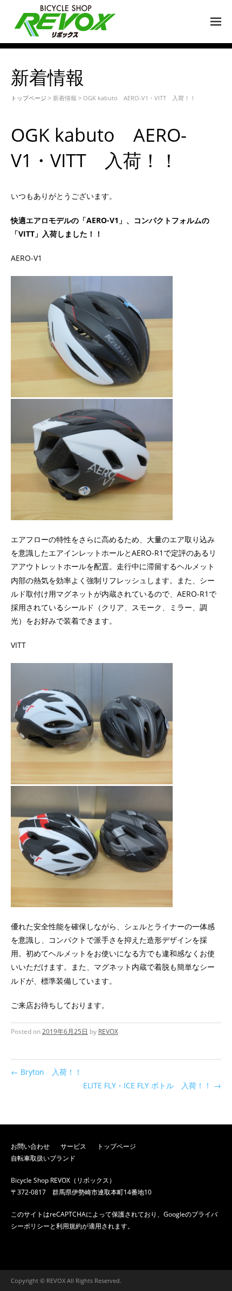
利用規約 (69, 1226)
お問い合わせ (30, 1146)
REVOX (108, 1031)
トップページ (28, 98)
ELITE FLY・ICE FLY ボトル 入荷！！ (152, 1085)
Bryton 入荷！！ (46, 1072)
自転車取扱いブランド (43, 1158)
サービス (73, 1146)
